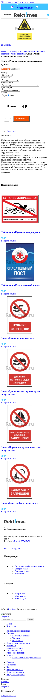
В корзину (21, 119)
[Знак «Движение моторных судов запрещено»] (20, 386)
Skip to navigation (9, 2)
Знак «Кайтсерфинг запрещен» (19, 503)
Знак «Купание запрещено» (17, 338)
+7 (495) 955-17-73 (24, 8)
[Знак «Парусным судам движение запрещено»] (20, 442)
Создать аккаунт (8, 695)
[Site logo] (25, 18)
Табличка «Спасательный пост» (20, 285)
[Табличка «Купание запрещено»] (20, 227)
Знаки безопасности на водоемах (23, 52)
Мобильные (17, 640)
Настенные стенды (21, 636)
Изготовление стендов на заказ (26, 658)
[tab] (11, 131)
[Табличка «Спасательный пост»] (20, 280)
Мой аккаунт (21, 598)
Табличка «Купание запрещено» (20, 232)
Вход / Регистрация (15, 674)
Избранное (20, 593)
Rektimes (12, 609)
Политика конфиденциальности (30, 566)
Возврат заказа (21, 569)
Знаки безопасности (28, 51)
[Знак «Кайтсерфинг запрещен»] (20, 498)
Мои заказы (20, 596)
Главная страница (9, 51)
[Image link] (15, 524)
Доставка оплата (22, 571)
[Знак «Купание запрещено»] (20, 333)
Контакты (19, 573)
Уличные (16, 638)
